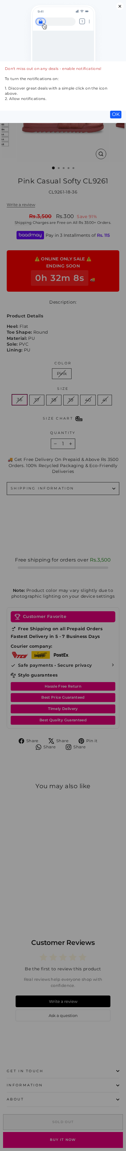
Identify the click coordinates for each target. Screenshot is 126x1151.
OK (116, 114)
